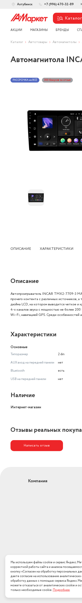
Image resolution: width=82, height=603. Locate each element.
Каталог (16, 42)
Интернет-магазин (25, 407)
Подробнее (61, 590)
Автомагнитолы (64, 42)
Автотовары (37, 42)
